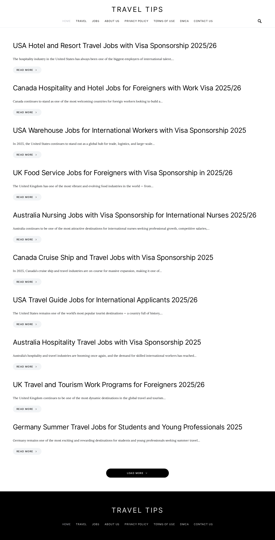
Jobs (96, 21)
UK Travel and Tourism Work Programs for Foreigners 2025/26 (109, 384)
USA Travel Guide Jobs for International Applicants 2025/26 (105, 300)
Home (66, 21)
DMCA (184, 21)
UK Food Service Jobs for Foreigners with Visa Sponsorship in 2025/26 (123, 172)
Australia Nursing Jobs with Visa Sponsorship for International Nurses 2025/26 (134, 215)
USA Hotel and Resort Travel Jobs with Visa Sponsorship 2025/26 (115, 45)
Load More (135, 473)
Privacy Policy (136, 21)
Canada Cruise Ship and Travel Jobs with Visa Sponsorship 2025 (113, 257)
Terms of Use (164, 21)
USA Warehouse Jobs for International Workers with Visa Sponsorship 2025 (129, 130)
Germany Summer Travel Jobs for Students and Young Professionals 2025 (127, 427)
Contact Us (203, 21)
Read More (25, 69)
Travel (81, 21)
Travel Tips (137, 9)
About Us (112, 21)
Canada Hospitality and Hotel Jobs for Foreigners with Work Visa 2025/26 (127, 88)
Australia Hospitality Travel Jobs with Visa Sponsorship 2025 (107, 342)
